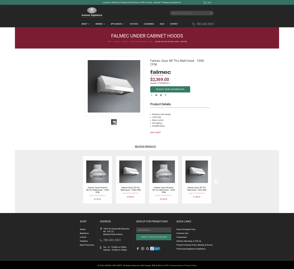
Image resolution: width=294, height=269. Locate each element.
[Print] (161, 95)
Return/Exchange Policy (186, 229)
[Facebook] (152, 95)
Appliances (116, 24)
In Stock (134, 24)
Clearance (149, 24)
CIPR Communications (173, 265)
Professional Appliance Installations (191, 249)
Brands (99, 24)
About (85, 24)
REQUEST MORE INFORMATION (170, 89)
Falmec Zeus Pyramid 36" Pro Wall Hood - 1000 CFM (163, 189)
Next (216, 181)
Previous (78, 181)
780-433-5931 (205, 24)
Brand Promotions (87, 245)
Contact (174, 24)
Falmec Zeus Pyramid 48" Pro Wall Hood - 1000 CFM (97, 189)
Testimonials (181, 237)
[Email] (156, 95)
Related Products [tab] (145, 146)
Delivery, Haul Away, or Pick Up (188, 241)
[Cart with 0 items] (206, 2)
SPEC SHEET (155, 132)
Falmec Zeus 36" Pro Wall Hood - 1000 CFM (131, 188)
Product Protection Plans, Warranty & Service (194, 245)
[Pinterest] (165, 95)
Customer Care (182, 233)
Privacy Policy (191, 265)
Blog (162, 24)
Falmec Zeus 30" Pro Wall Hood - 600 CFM (196, 188)
